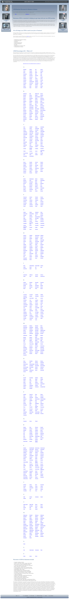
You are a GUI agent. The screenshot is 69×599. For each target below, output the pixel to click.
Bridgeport (36, 111)
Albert (36, 72)
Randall (41, 427)
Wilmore (36, 531)
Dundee (36, 171)
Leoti (41, 307)
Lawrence (25, 303)
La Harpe (36, 294)
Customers (66, 1)
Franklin (24, 204)
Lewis (36, 309)
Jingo (30, 276)
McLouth (41, 333)
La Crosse (25, 294)
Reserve (36, 431)
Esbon (41, 189)
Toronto (41, 487)
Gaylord (41, 215)
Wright (30, 537)
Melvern (30, 337)
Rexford (41, 431)
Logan (30, 313)
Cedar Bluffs (42, 131)
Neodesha (42, 362)
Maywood (36, 331)
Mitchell (41, 343)
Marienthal (37, 328)
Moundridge (42, 350)
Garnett (30, 215)
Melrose (24, 337)
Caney (24, 128)
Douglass (30, 169)
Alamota (30, 72)
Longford (30, 315)
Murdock (41, 353)
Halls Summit (37, 235)
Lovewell (24, 318)
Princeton (41, 413)
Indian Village (37, 265)
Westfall (41, 524)
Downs (41, 169)
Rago (30, 427)
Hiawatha (30, 247)
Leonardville (37, 307)
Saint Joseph (31, 449)
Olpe (30, 382)
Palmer (41, 394)
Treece (36, 489)
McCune (24, 333)
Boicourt (36, 110)
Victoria (24, 507)
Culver (41, 154)
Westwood (36, 525)
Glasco (30, 218)
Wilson (30, 533)
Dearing (41, 162)
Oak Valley (31, 377)
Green (30, 225)
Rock (24, 436)
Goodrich (24, 221)
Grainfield (24, 223)
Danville (30, 162)
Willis (41, 530)
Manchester (25, 327)
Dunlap (41, 171)
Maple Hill (25, 328)
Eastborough (31, 178)
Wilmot (41, 531)
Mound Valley (37, 350)
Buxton (41, 119)
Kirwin (36, 288)
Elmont (24, 186)
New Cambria (42, 365)
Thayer (36, 486)
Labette (41, 294)
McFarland (37, 333)
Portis (24, 410)
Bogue (30, 110)
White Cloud (25, 528)
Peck (36, 400)
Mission (24, 343)
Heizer (30, 244)
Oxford (24, 388)
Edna (30, 180)
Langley (41, 300)
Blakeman (42, 107)
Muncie (24, 353)
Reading (24, 430)
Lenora (41, 306)
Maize (41, 325)
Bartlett (36, 95)
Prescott (24, 413)
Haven (30, 241)
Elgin (41, 181)
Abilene (30, 69)
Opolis (30, 383)
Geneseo (30, 216)
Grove (30, 229)
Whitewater (31, 528)
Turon (36, 490)
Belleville (30, 101)
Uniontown (37, 496)
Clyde (30, 143)
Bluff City (24, 110)
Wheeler (36, 527)
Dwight (36, 172)
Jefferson (30, 274)
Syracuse (36, 478)
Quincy (30, 421)
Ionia (41, 267)
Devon (41, 166)
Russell (30, 441)
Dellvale (41, 163)
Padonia (24, 394)
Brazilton (24, 111)
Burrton (41, 117)
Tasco (36, 484)
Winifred (36, 534)
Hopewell (41, 253)
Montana (36, 345)
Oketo (30, 380)
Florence (24, 201)
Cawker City (31, 131)
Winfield (30, 534)
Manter (41, 327)
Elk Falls (30, 183)
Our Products (26, 595)
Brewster (30, 111)
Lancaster (25, 300)
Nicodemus (25, 368)
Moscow (24, 350)
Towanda (24, 489)
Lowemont (31, 318)
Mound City (31, 350)
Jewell (24, 276)
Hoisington (31, 250)
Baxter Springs (37, 96)
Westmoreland (25, 525)
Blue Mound (37, 108)
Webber (36, 521)
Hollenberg (42, 250)
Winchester (37, 533)
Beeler (30, 99)
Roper (30, 437)
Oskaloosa (31, 385)
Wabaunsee (25, 515)
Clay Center (37, 140)
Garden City (25, 213)
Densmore (25, 166)
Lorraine (24, 316)
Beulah (41, 104)
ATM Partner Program (39, 595)
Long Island (25, 315)
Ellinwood (41, 183)
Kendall (24, 285)
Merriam (30, 338)
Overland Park (42, 386)
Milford (36, 340)
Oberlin (24, 379)
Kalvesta (30, 282)
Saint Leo (36, 449)
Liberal (41, 309)
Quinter (36, 421)
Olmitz (24, 382)
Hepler (36, 244)
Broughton (31, 113)
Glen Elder (37, 218)
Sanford (30, 452)
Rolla (41, 436)
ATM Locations (32, 595)
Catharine (25, 131)
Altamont (36, 75)
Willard (24, 530)
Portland (30, 410)
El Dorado (31, 181)
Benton (30, 104)
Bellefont (24, 101)
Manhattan (31, 327)
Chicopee (36, 137)
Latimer (41, 301)
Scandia (24, 455)
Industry (41, 265)
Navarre (24, 362)
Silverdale (36, 465)
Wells (36, 522)
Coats (36, 143)
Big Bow (36, 105)
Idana (24, 265)
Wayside (30, 521)
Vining (36, 507)
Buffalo (30, 114)
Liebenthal (31, 310)
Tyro (41, 490)
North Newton (25, 370)
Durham (30, 172)
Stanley (36, 472)
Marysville (36, 330)
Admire (41, 69)
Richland (36, 433)
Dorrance (24, 169)
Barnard (24, 95)
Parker (24, 397)
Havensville (37, 241)
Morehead (42, 347)
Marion (24, 330)
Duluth (30, 171)
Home (46, 1)
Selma (41, 458)
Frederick (31, 204)
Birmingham (31, 107)
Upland (41, 496)
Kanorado (42, 282)
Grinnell (24, 229)
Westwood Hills (42, 525)
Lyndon (30, 319)
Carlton (41, 128)
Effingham (25, 181)
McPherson (25, 335)
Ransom (30, 428)
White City (42, 527)
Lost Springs (31, 316)
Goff (36, 219)
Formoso (41, 201)
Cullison (36, 154)
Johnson (36, 276)
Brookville (24, 113)
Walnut (24, 518)
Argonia (24, 81)
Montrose (31, 347)
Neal (30, 362)
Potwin (41, 410)
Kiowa (24, 288)
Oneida (24, 383)
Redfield (36, 430)
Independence (31, 265)
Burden (24, 116)
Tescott (24, 486)
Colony (24, 146)
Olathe (36, 380)
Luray (24, 319)
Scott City (41, 455)
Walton (30, 518)
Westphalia (31, 525)
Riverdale (31, 434)
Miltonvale (31, 341)
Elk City (24, 183)
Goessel (30, 219)
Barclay (41, 93)
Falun (30, 198)
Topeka (36, 487)
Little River (25, 313)
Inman (30, 267)
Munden (30, 353)
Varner (36, 504)
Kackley (24, 282)
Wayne (24, 521)
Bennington (42, 102)
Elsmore (30, 186)
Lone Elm (36, 313)
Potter (36, 410)
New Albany (31, 365)
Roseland (24, 439)
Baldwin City (37, 93)
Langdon (36, 300)
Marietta (41, 328)
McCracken (42, 331)
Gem (24, 216)
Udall (24, 496)
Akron (24, 72)
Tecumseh (42, 484)
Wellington (31, 522)
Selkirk (36, 458)
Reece (41, 430)
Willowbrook (25, 531)
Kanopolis (36, 282)
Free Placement (52, 1)
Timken (41, 486)
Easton (36, 178)
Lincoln (36, 310)
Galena (30, 212)
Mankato (36, 327)
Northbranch (31, 370)
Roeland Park (37, 436)
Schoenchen (31, 455)
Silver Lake (31, 465)
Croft (24, 154)
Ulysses (30, 496)
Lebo (41, 304)
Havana (24, 241)
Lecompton (25, 306)
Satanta (36, 452)
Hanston (24, 238)
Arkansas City (31, 81)
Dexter (24, 168)
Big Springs (42, 105)
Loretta (41, 315)
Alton (41, 75)
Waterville (24, 519)
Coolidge (36, 148)
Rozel (41, 439)
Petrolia (24, 403)
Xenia (24, 543)
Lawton (30, 303)
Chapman (36, 134)
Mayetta (24, 331)
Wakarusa (36, 515)
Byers (24, 120)
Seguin (24, 458)
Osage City (37, 383)
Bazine (41, 96)
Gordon (30, 221)
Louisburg (36, 316)
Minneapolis (37, 341)
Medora (41, 335)
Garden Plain (31, 213)
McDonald (31, 333)
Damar (24, 162)
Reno (24, 431)
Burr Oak (36, 117)
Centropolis (25, 134)
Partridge (41, 397)
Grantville (36, 223)
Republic (30, 431)
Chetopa (30, 137)
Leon (24, 307)
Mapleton (30, 328)
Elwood (36, 186)
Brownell (36, 113)
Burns (30, 117)
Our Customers (51, 595)
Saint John (25, 449)
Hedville (24, 244)
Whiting (36, 528)
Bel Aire (36, 99)
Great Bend (42, 223)
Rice (24, 433)
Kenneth (30, 285)
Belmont (36, 101)
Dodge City (37, 168)
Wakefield (24, 516)
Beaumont (42, 98)
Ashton (24, 84)
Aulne (30, 87)
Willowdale (31, 531)
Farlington (42, 198)
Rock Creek (31, 436)
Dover (36, 169)
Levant (30, 309)
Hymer (30, 259)
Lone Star (42, 313)
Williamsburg (31, 530)
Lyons (36, 319)
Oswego (36, 385)
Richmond (42, 433)
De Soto (36, 162)
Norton (36, 370)
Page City (31, 394)
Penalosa (41, 400)
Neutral (24, 365)
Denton (30, 166)
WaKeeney (42, 515)
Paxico (24, 400)
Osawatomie (42, 383)
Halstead (41, 235)
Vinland (41, 507)
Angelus (30, 78)
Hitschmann (25, 250)
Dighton (30, 168)
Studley (30, 475)
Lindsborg (25, 312)
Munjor (36, 353)
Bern (36, 104)
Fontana (30, 201)
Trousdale (25, 490)
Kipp (30, 288)
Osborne (24, 385)
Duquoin (24, 172)
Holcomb (36, 250)
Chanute (30, 134)
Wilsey (24, 533)
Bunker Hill (42, 114)
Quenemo (25, 421)
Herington (42, 244)
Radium (24, 427)
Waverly (41, 519)
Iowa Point (25, 268)
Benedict (36, 102)
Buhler (36, 114)
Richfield (30, 433)
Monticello (25, 347)
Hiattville (24, 247)
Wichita (41, 528)
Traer (30, 489)
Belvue (30, 102)
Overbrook (37, 386)
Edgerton (41, 178)
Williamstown (37, 530)
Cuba (30, 154)
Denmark (36, 165)
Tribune (41, 489)
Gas (35, 215)
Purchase (56, 1)
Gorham (36, 221)
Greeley (24, 225)
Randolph (24, 428)
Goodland (42, 219)
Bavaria (30, 96)
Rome (24, 437)
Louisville (41, 316)
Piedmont (41, 403)
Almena (24, 75)
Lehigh (30, 306)
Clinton (24, 143)
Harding (30, 238)
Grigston (41, 227)
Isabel (30, 268)
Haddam (30, 235)
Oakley (41, 377)
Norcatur (41, 368)
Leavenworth (25, 304)
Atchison (36, 84)
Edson (36, 180)
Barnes (30, 95)
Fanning (36, 198)
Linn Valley (37, 312)
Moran (36, 347)
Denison (30, 165)
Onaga (41, 382)
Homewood (31, 253)
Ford (36, 201)
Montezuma (42, 345)
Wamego (36, 518)
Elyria (41, 186)
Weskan (30, 524)
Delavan (30, 163)
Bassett (24, 96)
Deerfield (24, 163)
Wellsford (41, 522)
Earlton (24, 178)
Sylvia (30, 478)
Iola (35, 267)
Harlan (41, 238)
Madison (30, 325)
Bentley (24, 104)
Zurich (36, 556)
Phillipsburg (37, 403)
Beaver (24, 99)
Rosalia (36, 437)
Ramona (36, 427)
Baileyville (25, 93)
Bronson (41, 111)
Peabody (30, 400)
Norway (24, 371)
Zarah (24, 556)
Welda (24, 522)
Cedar (36, 131)
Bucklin (41, 113)
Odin (30, 379)
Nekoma (36, 362)
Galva (41, 212)
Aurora (36, 87)
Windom (24, 534)
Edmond (24, 180)
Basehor (41, 95)
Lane (30, 300)
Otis (41, 385)
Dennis (41, 165)
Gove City (42, 221)
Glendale (41, 218)
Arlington (36, 81)
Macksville (25, 325)
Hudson (30, 256)
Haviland (41, 241)
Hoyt (24, 256)
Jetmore (41, 274)
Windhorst (42, 533)
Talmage (24, 484)
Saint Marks (42, 449)
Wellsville (24, 524)
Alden (41, 72)
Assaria (30, 84)
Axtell (41, 87)
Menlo (36, 337)
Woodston (25, 537)
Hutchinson (25, 259)
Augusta (24, 87)
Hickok (36, 247)
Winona (41, 534)
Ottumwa (30, 386)
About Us (21, 595)
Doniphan (42, 168)
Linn (30, 312)
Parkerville (31, 397)
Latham (36, 301)
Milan (24, 340)
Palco (36, 394)
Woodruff (41, 536)
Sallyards (24, 452)
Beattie (36, 98)
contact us (28, 36)
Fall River (24, 198)
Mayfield (30, 331)
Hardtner (36, 238)
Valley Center (25, 504)
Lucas (36, 318)
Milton (24, 341)
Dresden (24, 171)
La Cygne (31, 294)
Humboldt (42, 256)
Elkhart (36, 183)
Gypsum (36, 229)
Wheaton (30, 527)
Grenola (30, 227)
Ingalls (24, 267)
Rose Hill (41, 437)
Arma (41, 81)
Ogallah (41, 379)
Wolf (30, 536)
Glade (24, 218)
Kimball (41, 285)
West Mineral (37, 524)
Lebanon (36, 304)
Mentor (41, 337)
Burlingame (42, 116)
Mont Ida (30, 345)
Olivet (41, 380)
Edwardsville (42, 180)
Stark (41, 472)
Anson (41, 78)
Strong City (25, 475)
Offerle (36, 379)
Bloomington (31, 108)
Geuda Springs (37, 216)
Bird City (24, 107)
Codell (41, 143)
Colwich (36, 146)
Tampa (30, 484)
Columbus (31, 146)
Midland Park (37, 338)
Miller (41, 340)
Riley (24, 434)
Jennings (36, 274)
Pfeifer (30, 403)
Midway (41, 338)
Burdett (30, 116)
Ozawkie (30, 388)
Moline (24, 345)
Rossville (30, 439)
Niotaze (36, 368)
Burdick (36, 116)
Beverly (24, 105)
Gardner (36, 213)
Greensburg (42, 225)
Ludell (41, 318)
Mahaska (36, 325)
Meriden (24, 338)
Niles (30, 368)
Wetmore (24, 527)
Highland (41, 247)
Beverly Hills (31, 105)
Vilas (30, 507)
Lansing (24, 301)
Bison (36, 107)
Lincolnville (42, 310)
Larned (30, 301)
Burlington (25, 117)
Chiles (41, 137)
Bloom (24, 108)
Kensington (37, 285)
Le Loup (36, 303)
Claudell (30, 140)
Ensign (24, 189)
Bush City (24, 119)
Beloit (41, 101)
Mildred (30, 340)
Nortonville (42, 370)
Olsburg (36, 382)
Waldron (36, 516)
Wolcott (24, 536)
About (48, 1)
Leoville (24, 309)
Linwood (41, 312)
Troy (30, 490)
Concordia (42, 146)
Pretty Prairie (37, 413)
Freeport (41, 204)
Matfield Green (42, 330)
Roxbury (36, 439)
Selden (30, 458)
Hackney (24, 235)
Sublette (41, 475)
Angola (36, 78)
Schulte (36, 455)
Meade (30, 335)
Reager (30, 430)
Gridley (36, 227)
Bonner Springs (42, 110)
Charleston (42, 134)
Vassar (41, 504)
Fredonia (36, 204)
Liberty (24, 310)
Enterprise (31, 189)
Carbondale (37, 128)
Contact (63, 1)
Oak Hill (24, 377)
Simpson (41, 465)
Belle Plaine (42, 99)
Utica (30, 498)
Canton (30, 128)
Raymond (42, 428)
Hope (36, 253)
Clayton (41, 140)
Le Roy (41, 303)
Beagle (24, 98)
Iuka (36, 268)
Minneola (41, 341)
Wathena (30, 519)
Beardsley (31, 98)
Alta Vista (30, 75)
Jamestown (25, 274)
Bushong (30, 119)
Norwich (30, 371)
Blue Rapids (42, 108)
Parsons (36, 397)
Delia (36, 163)
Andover (24, 78)
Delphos (24, 165)
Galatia (24, 212)
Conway (24, 148)
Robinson (41, 434)
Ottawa (24, 386)
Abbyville (24, 69)
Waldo (30, 516)
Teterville (30, 486)
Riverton (36, 434)
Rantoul (36, 428)
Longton (36, 315)
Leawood (30, 304)
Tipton (24, 487)
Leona (30, 307)
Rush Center (25, 441)
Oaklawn (36, 377)
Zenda (30, 556)
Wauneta (36, 519)
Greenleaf (36, 225)
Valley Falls (31, 504)
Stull (36, 475)
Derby (36, 166)
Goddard (24, 219)
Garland (24, 215)
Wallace (41, 516)
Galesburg (36, 212)
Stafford (30, 472)
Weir (41, 521)
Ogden (24, 380)
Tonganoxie (31, 487)
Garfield (41, 213)
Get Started (59, 1)
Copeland (42, 148)
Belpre (24, 102)
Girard (41, 216)
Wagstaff (30, 515)
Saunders (42, 452)
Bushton (36, 119)
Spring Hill (25, 472)
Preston (30, 413)
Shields (24, 465)
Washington (42, 518)
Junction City (42, 276)
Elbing (36, 181)
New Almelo (37, 365)
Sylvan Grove (25, 478)
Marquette (31, 330)
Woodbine (36, 536)
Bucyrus (24, 114)
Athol (41, 84)
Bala (30, 93)
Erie (35, 189)
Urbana (24, 498)
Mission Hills (31, 343)
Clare (24, 140)
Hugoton (36, 256)
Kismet (41, 288)
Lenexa (36, 306)
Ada (35, 69)
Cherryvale (25, 137)
